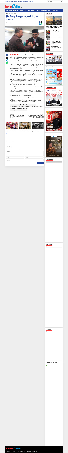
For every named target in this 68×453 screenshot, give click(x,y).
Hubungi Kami (23, 451)
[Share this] (40, 22)
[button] (62, 1)
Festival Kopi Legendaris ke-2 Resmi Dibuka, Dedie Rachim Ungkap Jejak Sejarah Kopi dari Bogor (11, 131)
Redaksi (19, 451)
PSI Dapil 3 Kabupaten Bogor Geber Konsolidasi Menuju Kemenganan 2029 (25, 131)
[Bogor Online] (14, 5)
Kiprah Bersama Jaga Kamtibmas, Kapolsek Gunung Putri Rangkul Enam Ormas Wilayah (37, 131)
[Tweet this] (41, 22)
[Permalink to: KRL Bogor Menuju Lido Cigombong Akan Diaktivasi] (12, 136)
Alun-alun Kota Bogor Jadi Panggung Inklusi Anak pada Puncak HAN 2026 (56, 42)
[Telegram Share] (40, 24)
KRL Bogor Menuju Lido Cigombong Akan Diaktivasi (10, 141)
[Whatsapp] (41, 24)
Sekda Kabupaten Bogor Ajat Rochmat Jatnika (18, 110)
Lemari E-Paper (34, 451)
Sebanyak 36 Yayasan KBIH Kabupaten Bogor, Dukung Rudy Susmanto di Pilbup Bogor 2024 (17, 116)
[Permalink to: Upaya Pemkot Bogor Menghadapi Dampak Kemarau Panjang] (48, 32)
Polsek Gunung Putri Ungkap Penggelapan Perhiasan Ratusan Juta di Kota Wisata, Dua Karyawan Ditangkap (56, 37)
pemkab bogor (12, 108)
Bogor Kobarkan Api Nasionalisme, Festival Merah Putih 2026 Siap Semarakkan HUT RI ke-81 (56, 47)
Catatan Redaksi (28, 451)
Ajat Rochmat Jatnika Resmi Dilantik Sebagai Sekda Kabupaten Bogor (22, 104)
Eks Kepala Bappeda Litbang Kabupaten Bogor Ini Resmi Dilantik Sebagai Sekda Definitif (26, 106)
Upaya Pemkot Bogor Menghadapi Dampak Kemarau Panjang (56, 31)
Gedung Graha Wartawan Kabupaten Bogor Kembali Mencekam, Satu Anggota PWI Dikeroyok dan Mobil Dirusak (36, 116)
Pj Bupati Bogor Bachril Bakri (22, 108)
